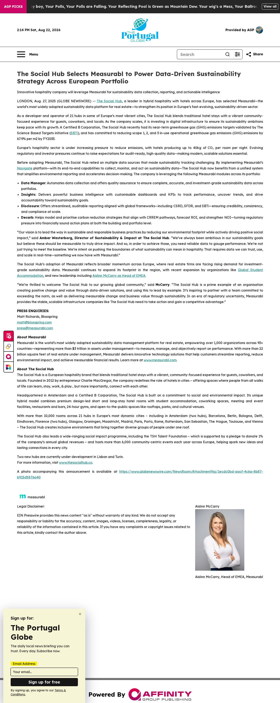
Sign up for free (44, 682)
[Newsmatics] (8, 367)
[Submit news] (8, 336)
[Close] (80, 614)
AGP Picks (13, 7)
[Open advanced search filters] (237, 54)
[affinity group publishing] (8, 357)
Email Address (24, 664)
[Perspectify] (8, 346)
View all (270, 6)
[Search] (227, 54)
